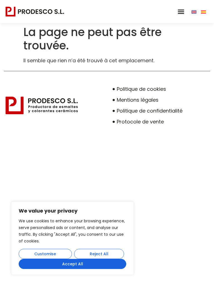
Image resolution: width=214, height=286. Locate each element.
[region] (72, 238)
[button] (181, 11)
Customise (45, 254)
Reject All (99, 254)
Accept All (72, 264)
